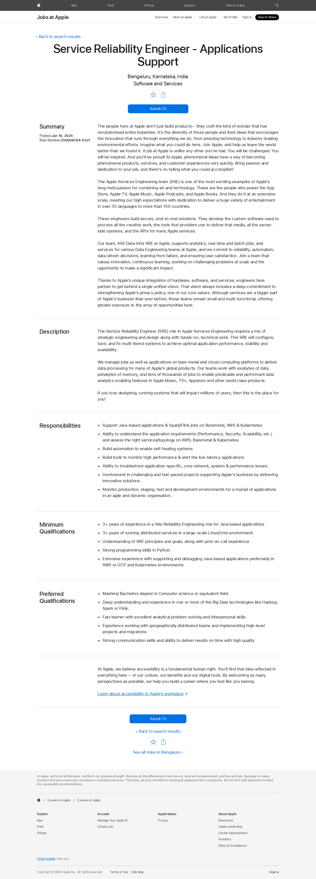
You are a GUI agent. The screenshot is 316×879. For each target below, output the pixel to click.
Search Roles (267, 17)
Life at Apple (207, 17)
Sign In (247, 17)
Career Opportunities (232, 833)
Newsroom (225, 820)
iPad (40, 826)
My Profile (230, 17)
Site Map (138, 872)
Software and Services (158, 83)
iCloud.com (105, 826)
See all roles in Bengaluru (156, 752)
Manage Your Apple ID (113, 820)
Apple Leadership (230, 826)
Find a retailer (46, 858)
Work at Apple (182, 17)
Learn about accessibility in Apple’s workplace (141, 693)
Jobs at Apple (53, 17)
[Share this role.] (163, 95)
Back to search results (60, 36)
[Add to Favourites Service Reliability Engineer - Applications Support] (153, 94)
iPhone (41, 833)
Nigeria (274, 872)
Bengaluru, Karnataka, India (158, 76)
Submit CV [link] (158, 109)
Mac (40, 820)
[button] (277, 5)
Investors (224, 839)
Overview (161, 17)
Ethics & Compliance (232, 845)
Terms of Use (119, 872)
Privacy (163, 820)
